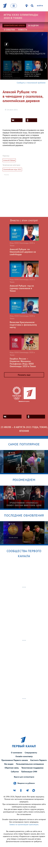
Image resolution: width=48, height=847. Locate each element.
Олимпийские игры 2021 (12, 169)
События (15, 771)
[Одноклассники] (31, 120)
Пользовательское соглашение (30, 764)
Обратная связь (12, 767)
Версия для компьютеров (24, 777)
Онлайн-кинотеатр (24, 756)
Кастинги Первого (38, 760)
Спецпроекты (31, 752)
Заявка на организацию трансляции (23, 824)
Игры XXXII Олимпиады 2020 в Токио (21, 16)
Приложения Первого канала (14, 760)
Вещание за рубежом (26, 783)
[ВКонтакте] (17, 120)
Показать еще (24, 375)
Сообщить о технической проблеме (31, 83)
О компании (16, 752)
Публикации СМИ (29, 771)
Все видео (8, 764)
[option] (12, 68)
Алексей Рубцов (9, 160)
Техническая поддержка (32, 767)
